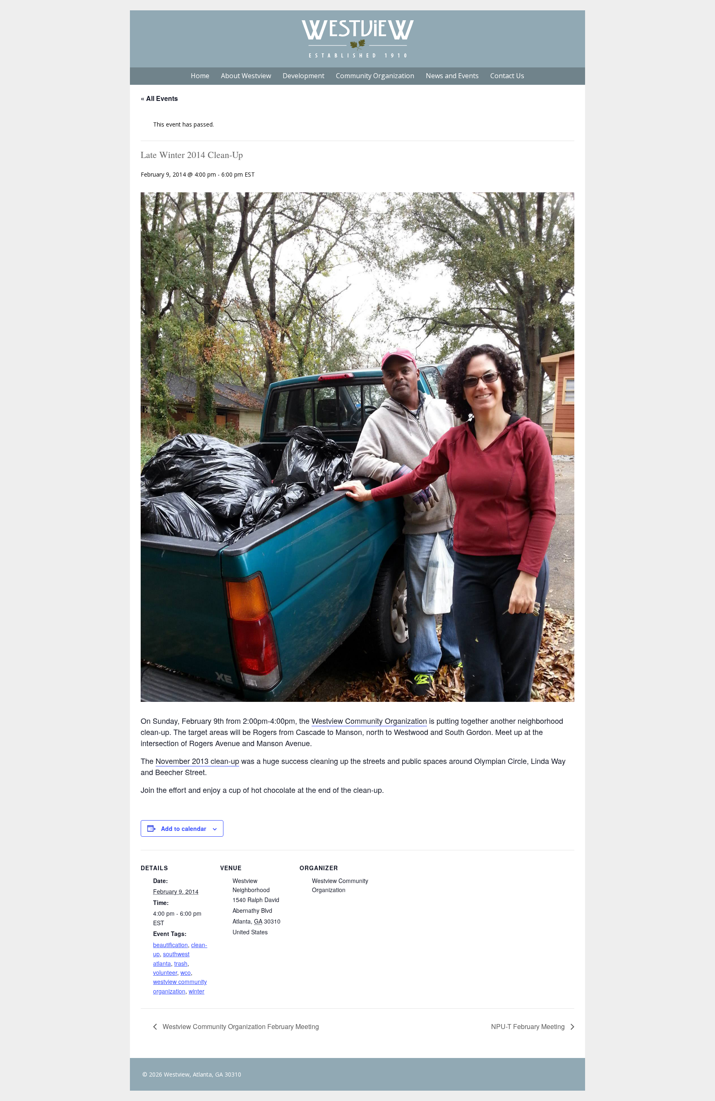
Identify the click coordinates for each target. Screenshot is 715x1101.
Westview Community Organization (369, 720)
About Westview (246, 75)
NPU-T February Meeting (528, 1026)
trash (180, 963)
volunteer (165, 972)
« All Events (159, 98)
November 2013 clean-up (197, 760)
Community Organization (375, 75)
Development (303, 75)
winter (196, 991)
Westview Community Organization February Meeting (240, 1026)
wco (185, 972)
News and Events (452, 75)
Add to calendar (183, 828)
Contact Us (507, 75)
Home (200, 75)
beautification (170, 945)
